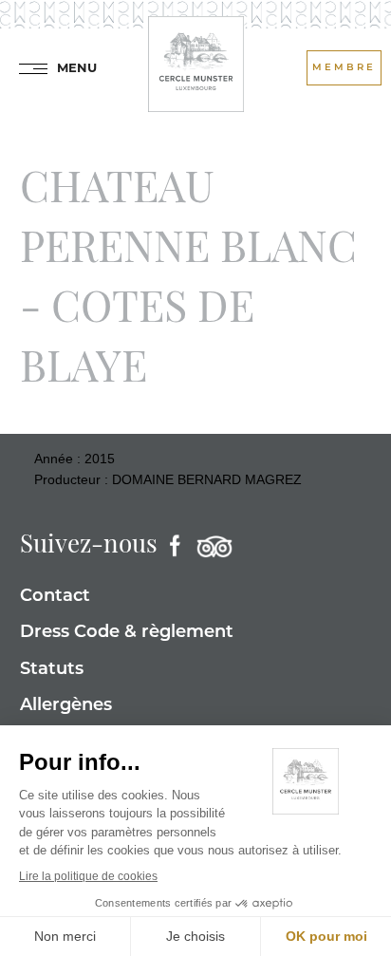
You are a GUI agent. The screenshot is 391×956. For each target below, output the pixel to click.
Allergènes (66, 706)
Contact (55, 597)
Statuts (52, 670)
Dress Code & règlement (126, 633)
